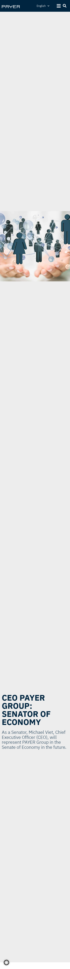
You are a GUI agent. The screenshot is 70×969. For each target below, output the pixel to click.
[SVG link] (11, 6)
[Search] (64, 6)
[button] (6, 962)
